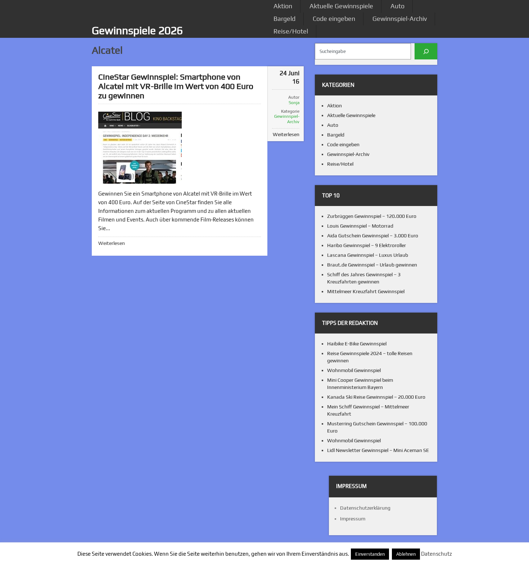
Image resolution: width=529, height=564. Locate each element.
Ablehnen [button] (406, 554)
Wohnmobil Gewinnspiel (354, 370)
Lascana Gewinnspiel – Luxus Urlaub (367, 255)
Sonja (294, 102)
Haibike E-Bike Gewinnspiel (356, 343)
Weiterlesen (111, 243)
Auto (397, 6)
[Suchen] (426, 51)
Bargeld (284, 18)
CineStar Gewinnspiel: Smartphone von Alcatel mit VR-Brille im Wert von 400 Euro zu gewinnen (175, 86)
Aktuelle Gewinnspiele (341, 6)
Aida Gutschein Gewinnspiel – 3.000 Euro (372, 235)
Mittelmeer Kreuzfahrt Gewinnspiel (365, 291)
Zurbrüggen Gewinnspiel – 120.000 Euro (371, 216)
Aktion (282, 6)
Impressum (352, 519)
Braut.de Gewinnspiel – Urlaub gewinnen (372, 265)
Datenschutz (436, 554)
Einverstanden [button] (370, 554)
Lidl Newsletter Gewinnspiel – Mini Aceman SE (378, 450)
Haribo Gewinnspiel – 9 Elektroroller (366, 245)
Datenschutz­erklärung (365, 508)
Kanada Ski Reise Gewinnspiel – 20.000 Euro (376, 397)
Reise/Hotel (290, 31)
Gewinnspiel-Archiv (399, 18)
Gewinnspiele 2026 (137, 30)
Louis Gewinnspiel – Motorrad (360, 226)
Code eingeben (334, 18)
